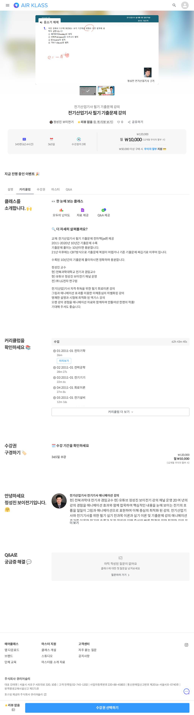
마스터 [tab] (55, 190)
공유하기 (137, 122)
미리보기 (64, 361)
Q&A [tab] (69, 190)
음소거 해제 (51, 22)
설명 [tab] (10, 190)
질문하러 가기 (119, 575)
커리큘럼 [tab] (25, 190)
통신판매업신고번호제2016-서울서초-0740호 (153, 684)
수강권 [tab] (41, 190)
